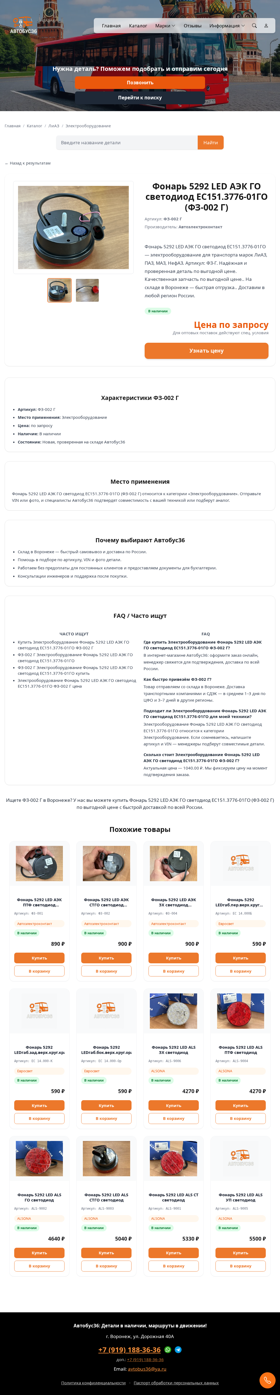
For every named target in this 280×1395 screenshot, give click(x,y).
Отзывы (192, 25)
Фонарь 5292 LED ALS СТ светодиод (174, 1197)
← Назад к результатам (28, 163)
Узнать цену (206, 350)
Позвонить (140, 82)
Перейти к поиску (140, 97)
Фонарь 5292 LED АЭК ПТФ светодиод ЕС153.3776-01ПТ (39, 904)
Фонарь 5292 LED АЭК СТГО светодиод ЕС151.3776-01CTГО (106, 904)
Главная (111, 25)
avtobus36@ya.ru (147, 1369)
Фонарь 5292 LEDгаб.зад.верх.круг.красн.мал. (48, 1049)
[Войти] (266, 26)
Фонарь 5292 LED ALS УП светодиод (240, 1197)
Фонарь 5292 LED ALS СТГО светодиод (106, 1197)
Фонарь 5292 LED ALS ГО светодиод (39, 1197)
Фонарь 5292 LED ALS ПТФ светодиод (240, 1049)
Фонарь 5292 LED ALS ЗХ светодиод (174, 1049)
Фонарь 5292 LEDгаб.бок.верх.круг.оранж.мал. (115, 1049)
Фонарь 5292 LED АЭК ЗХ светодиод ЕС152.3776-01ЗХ (173, 904)
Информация (224, 25)
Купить (39, 958)
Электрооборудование (88, 125)
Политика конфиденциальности (93, 1382)
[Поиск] (254, 26)
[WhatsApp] (167, 1349)
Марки (162, 25)
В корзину (39, 971)
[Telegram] (178, 1349)
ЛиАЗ (53, 125)
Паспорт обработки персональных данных (176, 1382)
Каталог (138, 25)
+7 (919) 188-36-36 (129, 1349)
